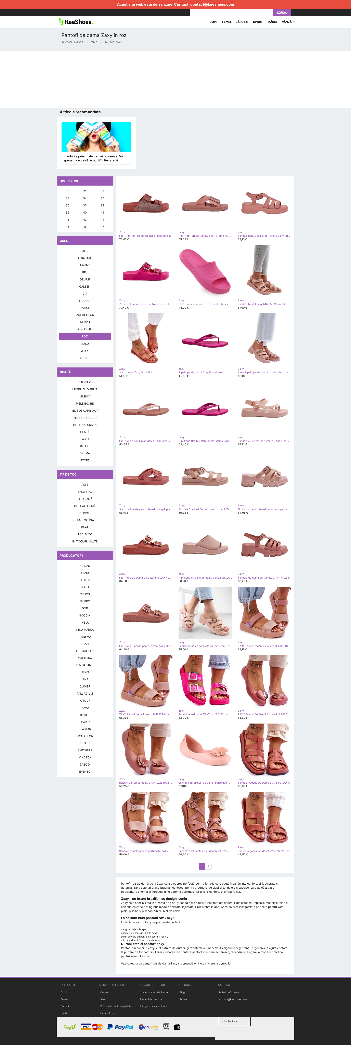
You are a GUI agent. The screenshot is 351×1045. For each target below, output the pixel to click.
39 (67, 212)
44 (102, 219)
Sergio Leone (85, 736)
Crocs (85, 594)
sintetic (84, 446)
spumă (85, 453)
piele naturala (84, 424)
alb (85, 251)
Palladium (85, 693)
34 (85, 198)
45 (67, 226)
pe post (85, 513)
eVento (85, 771)
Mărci (272, 22)
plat (84, 527)
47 (102, 226)
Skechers (85, 750)
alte (84, 484)
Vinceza (85, 757)
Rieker (85, 714)
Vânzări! (288, 22)
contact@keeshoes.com (212, 4)
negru (85, 322)
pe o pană (84, 498)
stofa (84, 460)
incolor (84, 300)
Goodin (85, 615)
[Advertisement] (122, 79)
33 (67, 198)
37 (85, 205)
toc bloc (85, 534)
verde (84, 350)
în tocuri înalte (85, 541)
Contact (104, 992)
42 (67, 219)
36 (67, 205)
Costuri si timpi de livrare (154, 992)
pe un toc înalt (85, 520)
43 (85, 219)
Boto (85, 587)
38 (102, 205)
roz (85, 336)
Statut (103, 999)
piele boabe (85, 403)
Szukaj (282, 12)
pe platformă (84, 506)
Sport (64, 1013)
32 (102, 191)
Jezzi (85, 643)
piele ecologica (85, 417)
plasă (84, 432)
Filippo (84, 601)
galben (84, 286)
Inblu (85, 622)
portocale (84, 329)
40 (85, 212)
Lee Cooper (85, 651)
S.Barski (85, 722)
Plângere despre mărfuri (153, 1006)
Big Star (85, 580)
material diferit (84, 389)
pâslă (84, 439)
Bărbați (65, 1006)
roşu (85, 343)
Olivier (84, 686)
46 (85, 226)
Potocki (84, 700)
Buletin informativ (229, 992)
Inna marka (85, 629)
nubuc (85, 396)
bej (84, 272)
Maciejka (85, 658)
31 (85, 191)
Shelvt (85, 743)
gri (84, 293)
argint (85, 265)
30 (67, 191)
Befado (84, 573)
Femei (64, 999)
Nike (85, 679)
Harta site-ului (108, 1013)
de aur (85, 279)
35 (102, 198)
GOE (85, 608)
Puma (85, 707)
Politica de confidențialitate (115, 1006)
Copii (64, 992)
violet (85, 358)
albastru (85, 258)
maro (85, 307)
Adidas (85, 565)
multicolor (85, 315)
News (85, 672)
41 (102, 212)
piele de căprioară (84, 410)
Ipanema (85, 636)
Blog (182, 992)
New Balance (85, 665)
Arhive (183, 999)
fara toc (85, 491)
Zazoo (85, 764)
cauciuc (84, 382)
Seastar (85, 729)
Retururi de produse (151, 999)
